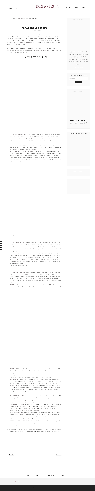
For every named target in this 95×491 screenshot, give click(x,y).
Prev (10, 454)
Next (58, 454)
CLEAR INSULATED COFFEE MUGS (19, 421)
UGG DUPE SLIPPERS (29, 253)
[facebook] (1, 245)
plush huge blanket (42, 136)
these (11, 377)
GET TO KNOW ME (78, 68)
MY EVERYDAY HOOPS (16, 412)
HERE (15, 261)
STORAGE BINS (14, 285)
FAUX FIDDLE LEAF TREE (17, 404)
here (51, 285)
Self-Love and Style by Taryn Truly (47, 6)
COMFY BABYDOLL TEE (16, 396)
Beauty (36, 449)
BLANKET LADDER (15, 145)
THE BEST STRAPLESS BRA (17, 272)
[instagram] (1, 241)
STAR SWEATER (14, 379)
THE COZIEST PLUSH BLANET (18, 134)
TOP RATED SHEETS (28, 151)
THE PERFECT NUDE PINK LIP (18, 242)
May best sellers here (43, 50)
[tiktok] (1, 250)
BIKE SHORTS (14, 369)
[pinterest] (1, 243)
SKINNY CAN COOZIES (16, 385)
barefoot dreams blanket (34, 141)
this (56, 400)
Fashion (40, 449)
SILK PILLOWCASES (15, 151)
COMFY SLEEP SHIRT (16, 253)
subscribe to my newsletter (24, 42)
